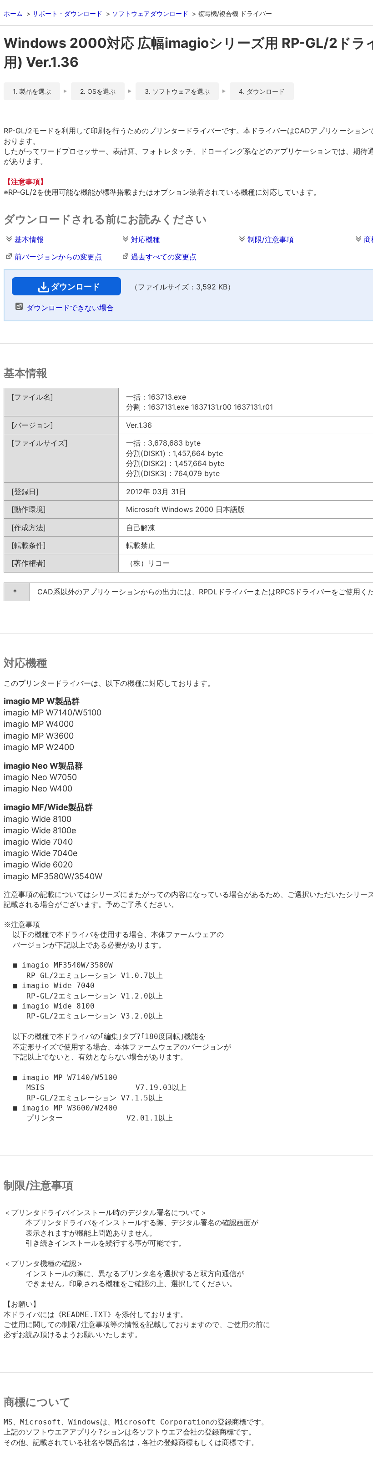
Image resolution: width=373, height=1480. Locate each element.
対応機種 (145, 239)
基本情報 (29, 239)
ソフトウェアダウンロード (150, 13)
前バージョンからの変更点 (58, 256)
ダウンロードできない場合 (70, 307)
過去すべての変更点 (164, 256)
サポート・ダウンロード (67, 13)
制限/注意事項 (270, 239)
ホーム (13, 13)
